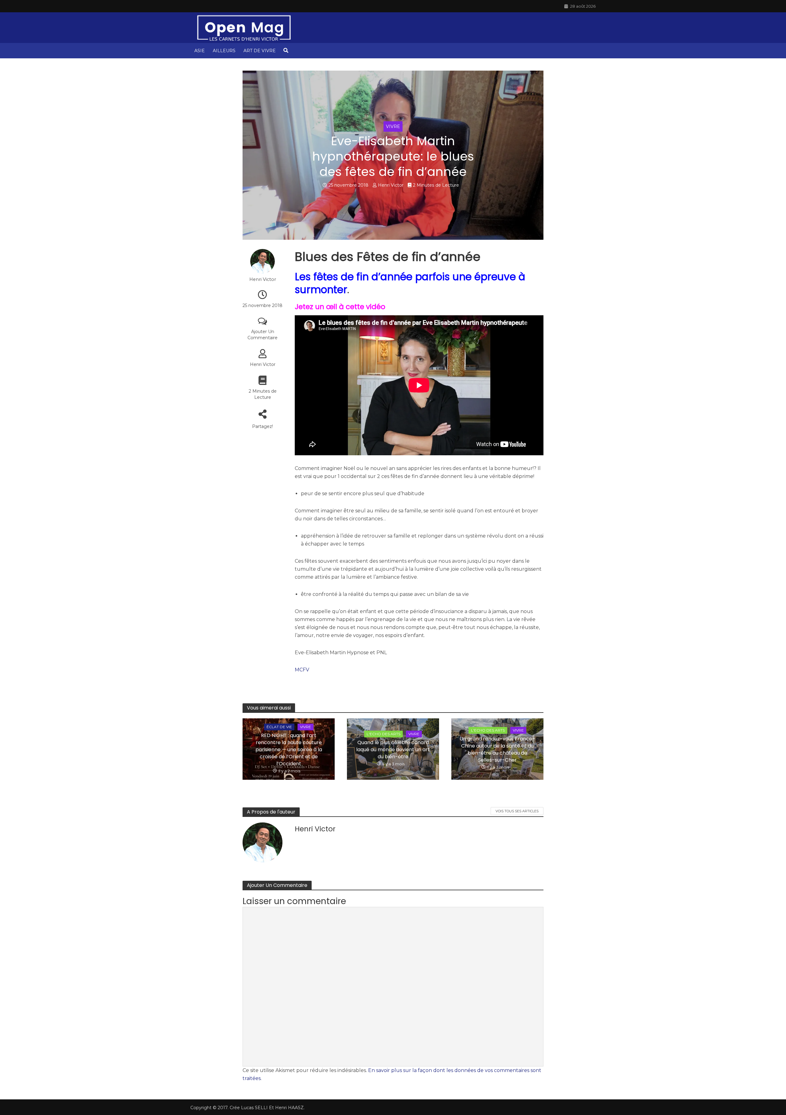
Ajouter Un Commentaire (262, 334)
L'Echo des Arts (383, 734)
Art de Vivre (259, 50)
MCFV (302, 670)
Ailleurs (224, 50)
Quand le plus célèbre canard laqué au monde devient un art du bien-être (393, 749)
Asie (199, 50)
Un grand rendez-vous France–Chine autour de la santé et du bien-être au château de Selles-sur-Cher (497, 749)
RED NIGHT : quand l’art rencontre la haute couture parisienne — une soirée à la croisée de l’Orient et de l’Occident (288, 749)
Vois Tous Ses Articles (517, 811)
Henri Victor (390, 185)
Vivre (393, 126)
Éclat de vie (279, 727)
